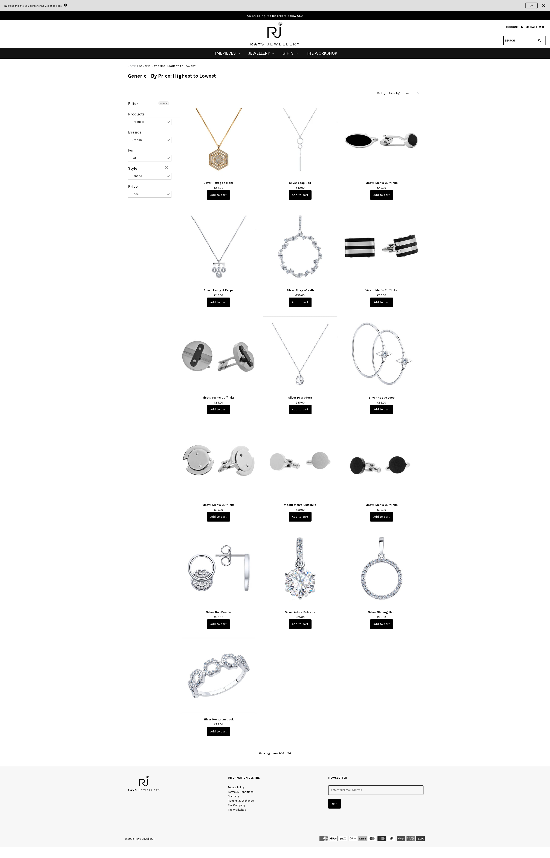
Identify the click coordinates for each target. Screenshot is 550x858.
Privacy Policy (236, 787)
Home (132, 66)
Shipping (233, 796)
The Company (236, 805)
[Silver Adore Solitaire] (300, 568)
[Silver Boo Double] (218, 568)
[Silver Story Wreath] (300, 246)
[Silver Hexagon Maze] (218, 139)
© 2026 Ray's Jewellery (139, 838)
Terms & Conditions (241, 792)
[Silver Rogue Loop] (381, 354)
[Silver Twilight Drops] (218, 246)
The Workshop (237, 809)
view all (163, 103)
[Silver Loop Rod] (300, 139)
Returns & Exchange (241, 800)
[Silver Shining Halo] (381, 568)
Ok (531, 5)
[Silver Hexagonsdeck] (218, 675)
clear (167, 168)
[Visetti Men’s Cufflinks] (381, 139)
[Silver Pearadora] (300, 354)
